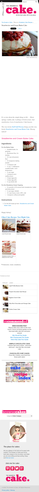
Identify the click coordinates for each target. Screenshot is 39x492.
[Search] (36, 1)
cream (11, 265)
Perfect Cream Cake (14, 309)
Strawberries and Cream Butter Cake (18, 129)
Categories (9, 416)
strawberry (17, 265)
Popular (5, 282)
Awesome (6, 265)
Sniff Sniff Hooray (18, 127)
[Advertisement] (19, 88)
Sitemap (12, 490)
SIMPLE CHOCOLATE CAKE (19, 344)
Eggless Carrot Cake (14, 297)
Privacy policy (5, 490)
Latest (11, 282)
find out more (10, 458)
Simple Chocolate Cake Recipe (17, 291)
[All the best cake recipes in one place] (19, 15)
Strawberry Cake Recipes (25, 22)
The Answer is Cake (7, 22)
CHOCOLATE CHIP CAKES (19, 353)
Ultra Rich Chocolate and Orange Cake (20, 303)
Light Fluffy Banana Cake (16, 285)
